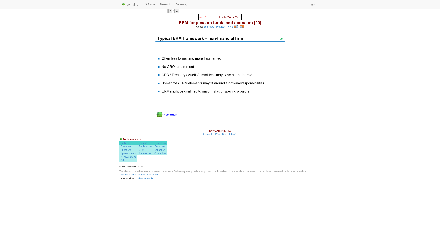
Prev (217, 134)
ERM (141, 149)
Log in (312, 4)
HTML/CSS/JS (128, 156)
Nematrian (132, 4)
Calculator (126, 146)
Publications (145, 146)
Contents (208, 134)
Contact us (160, 153)
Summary (209, 26)
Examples (159, 146)
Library (233, 134)
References (145, 153)
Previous (221, 26)
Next (230, 26)
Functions (126, 149)
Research (165, 4)
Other (124, 160)
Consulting (181, 4)
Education (159, 149)
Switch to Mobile (145, 178)
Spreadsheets (128, 153)
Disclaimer (153, 174)
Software (150, 4)
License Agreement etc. (132, 174)
